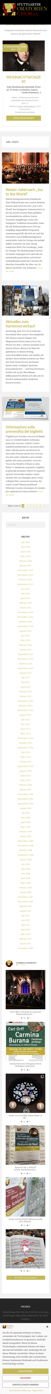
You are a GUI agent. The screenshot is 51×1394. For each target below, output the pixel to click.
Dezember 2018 (25, 841)
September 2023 (25, 668)
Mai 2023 (25, 682)
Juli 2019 (26, 813)
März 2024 (25, 640)
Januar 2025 (25, 607)
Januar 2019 (25, 836)
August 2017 (25, 911)
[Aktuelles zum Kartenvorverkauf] (25, 300)
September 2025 (25, 584)
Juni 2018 (25, 869)
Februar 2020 (25, 785)
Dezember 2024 (25, 612)
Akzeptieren (25, 1371)
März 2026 (25, 556)
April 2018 (25, 878)
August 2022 (25, 715)
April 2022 (25, 729)
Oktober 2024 (25, 621)
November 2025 (25, 575)
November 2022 (25, 701)
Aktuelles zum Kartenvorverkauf (20, 323)
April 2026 (25, 551)
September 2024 (26, 626)
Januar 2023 (25, 696)
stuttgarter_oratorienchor (25, 972)
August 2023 (25, 673)
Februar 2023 (25, 691)
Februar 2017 (25, 939)
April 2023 (25, 687)
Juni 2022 (25, 724)
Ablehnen (25, 1378)
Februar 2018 (25, 887)
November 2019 (25, 799)
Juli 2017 (25, 915)
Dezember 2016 (25, 948)
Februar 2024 (25, 645)
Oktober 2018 (25, 850)
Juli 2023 (25, 677)
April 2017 (25, 929)
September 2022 (25, 710)
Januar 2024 (25, 649)
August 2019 (25, 808)
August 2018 (25, 859)
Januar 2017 (25, 943)
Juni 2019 (25, 817)
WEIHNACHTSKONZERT (23, 79)
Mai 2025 (25, 593)
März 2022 (25, 733)
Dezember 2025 (25, 570)
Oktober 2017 (25, 906)
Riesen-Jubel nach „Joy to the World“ (24, 191)
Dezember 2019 (25, 794)
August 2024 (25, 631)
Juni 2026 (25, 547)
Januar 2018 (25, 892)
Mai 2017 (25, 925)
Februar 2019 (25, 831)
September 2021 (25, 747)
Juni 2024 (25, 635)
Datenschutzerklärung (20, 1390)
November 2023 (25, 659)
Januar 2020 (25, 789)
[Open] (25, 989)
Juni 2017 (25, 920)
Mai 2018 (25, 873)
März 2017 (25, 934)
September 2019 (25, 803)
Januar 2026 (25, 565)
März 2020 (25, 780)
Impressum (37, 1390)
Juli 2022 (25, 719)
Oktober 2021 (25, 743)
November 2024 (25, 617)
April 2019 (25, 822)
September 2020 (25, 766)
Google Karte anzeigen (25, 112)
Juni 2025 (25, 589)
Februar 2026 (25, 561)
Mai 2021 (25, 752)
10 (39, 506)
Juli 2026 (25, 542)
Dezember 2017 (25, 897)
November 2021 (25, 738)
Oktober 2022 (25, 705)
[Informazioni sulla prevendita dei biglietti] (25, 409)
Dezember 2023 (25, 654)
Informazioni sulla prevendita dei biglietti (24, 429)
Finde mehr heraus (23, 118)
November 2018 (25, 845)
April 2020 (25, 775)
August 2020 (25, 771)
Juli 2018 (26, 864)
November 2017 (25, 901)
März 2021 (26, 757)
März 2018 (25, 883)
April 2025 (25, 598)
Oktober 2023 (25, 663)
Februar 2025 (25, 603)
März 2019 (25, 827)
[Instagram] (43, 1006)
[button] (47, 1326)
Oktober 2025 (25, 579)
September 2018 (25, 855)
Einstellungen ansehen (26, 1385)
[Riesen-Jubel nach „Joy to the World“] (25, 168)
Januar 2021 (25, 761)
